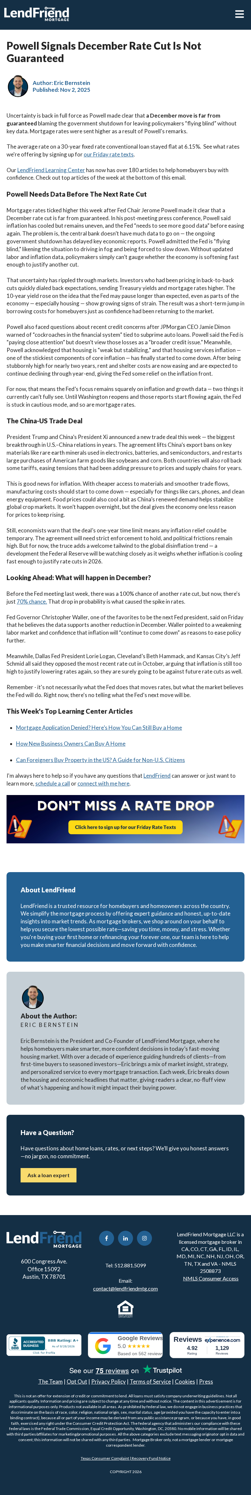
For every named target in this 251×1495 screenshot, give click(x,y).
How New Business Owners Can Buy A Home (71, 743)
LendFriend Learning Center (51, 170)
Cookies (185, 1381)
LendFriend (157, 775)
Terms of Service (150, 1381)
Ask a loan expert (48, 1175)
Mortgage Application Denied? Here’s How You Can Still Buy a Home (99, 727)
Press (206, 1381)
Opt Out (77, 1381)
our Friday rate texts (109, 154)
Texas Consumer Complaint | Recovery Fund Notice (126, 1458)
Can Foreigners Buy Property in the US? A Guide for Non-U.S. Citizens (100, 759)
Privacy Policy (108, 1381)
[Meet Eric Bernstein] (18, 86)
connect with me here (103, 783)
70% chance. (32, 601)
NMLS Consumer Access (211, 1278)
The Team (50, 1381)
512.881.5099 (130, 1265)
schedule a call (52, 783)
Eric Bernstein (72, 82)
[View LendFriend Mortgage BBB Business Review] (44, 1345)
